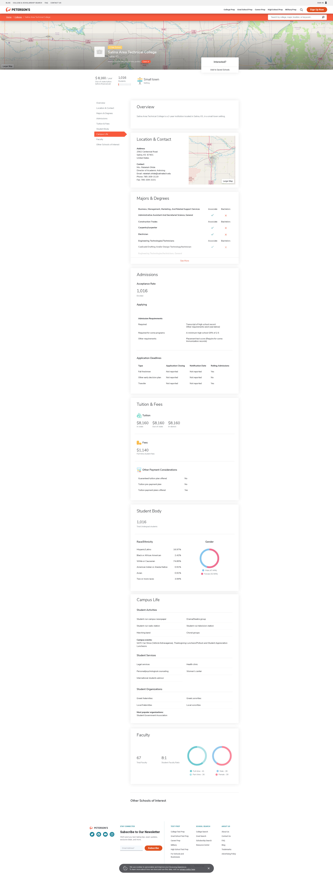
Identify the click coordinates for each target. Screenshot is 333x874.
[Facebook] (98, 834)
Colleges (18, 17)
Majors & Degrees (104, 113)
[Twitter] (92, 834)
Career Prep (260, 10)
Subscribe (153, 848)
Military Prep (290, 10)
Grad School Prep (244, 10)
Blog (8, 3)
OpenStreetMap (315, 22)
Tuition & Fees (103, 123)
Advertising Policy (229, 854)
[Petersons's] (18, 10)
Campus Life (102, 134)
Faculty (99, 139)
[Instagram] (112, 834)
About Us (225, 832)
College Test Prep (178, 832)
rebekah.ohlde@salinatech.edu (157, 173)
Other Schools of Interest (107, 144)
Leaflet (302, 22)
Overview (100, 102)
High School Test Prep (179, 849)
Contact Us (226, 836)
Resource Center (202, 845)
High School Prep (275, 10)
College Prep (229, 10)
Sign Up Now (317, 9)
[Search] (301, 9)
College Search (202, 832)
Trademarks (226, 849)
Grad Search (201, 836)
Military (174, 845)
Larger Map (7, 66)
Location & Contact (105, 108)
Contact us (56, 3)
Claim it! (146, 61)
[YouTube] (105, 834)
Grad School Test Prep (180, 836)
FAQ (46, 3)
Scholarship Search (204, 841)
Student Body (102, 129)
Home (8, 17)
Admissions (101, 118)
